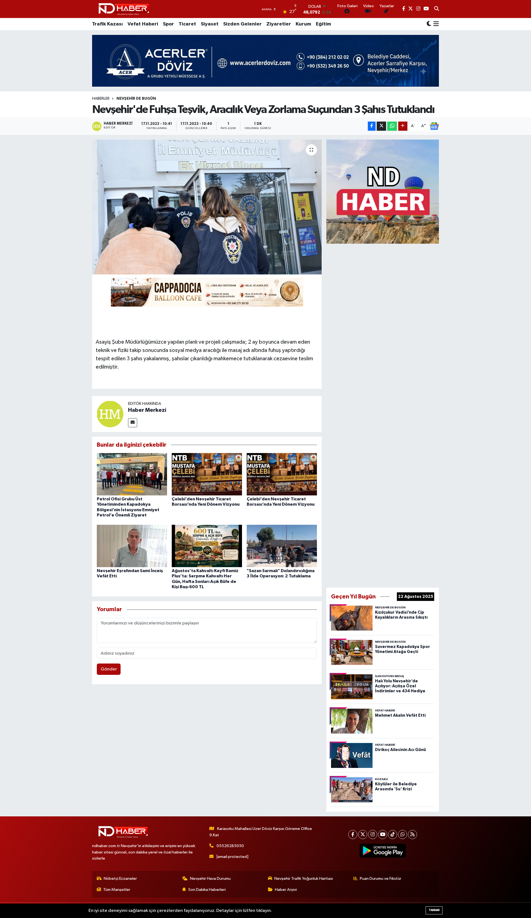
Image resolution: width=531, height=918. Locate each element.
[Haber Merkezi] (110, 414)
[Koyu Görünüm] (429, 24)
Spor (168, 24)
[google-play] (382, 851)
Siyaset (209, 24)
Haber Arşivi (286, 890)
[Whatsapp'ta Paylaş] (392, 126)
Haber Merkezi (147, 410)
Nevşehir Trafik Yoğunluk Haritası (303, 878)
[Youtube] (382, 834)
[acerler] (265, 60)
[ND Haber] (123, 9)
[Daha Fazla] (402, 126)
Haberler (101, 99)
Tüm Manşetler (116, 890)
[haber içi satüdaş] (207, 292)
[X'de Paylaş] (381, 126)
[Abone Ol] (434, 126)
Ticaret (187, 24)
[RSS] (412, 834)
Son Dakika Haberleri (207, 890)
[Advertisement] (382, 414)
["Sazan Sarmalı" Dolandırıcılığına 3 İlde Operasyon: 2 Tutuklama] (282, 546)
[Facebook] (352, 834)
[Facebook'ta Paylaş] (372, 126)
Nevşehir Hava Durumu (210, 878)
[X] (362, 834)
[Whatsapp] (402, 834)
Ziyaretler (278, 24)
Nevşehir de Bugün (136, 99)
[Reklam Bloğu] (382, 191)
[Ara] (436, 9)
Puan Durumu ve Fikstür (380, 878)
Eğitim (323, 24)
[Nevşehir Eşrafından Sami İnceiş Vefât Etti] (132, 546)
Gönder (109, 669)
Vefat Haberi (142, 24)
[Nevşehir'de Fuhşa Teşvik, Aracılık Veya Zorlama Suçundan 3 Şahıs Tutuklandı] (207, 207)
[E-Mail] (132, 422)
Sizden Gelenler (242, 24)
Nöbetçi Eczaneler (120, 878)
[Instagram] (372, 834)
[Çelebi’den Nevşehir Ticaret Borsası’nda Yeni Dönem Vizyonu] (207, 474)
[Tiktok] (392, 834)
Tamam (434, 910)
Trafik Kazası (107, 24)
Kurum (303, 24)
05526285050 (230, 846)
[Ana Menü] (435, 24)
